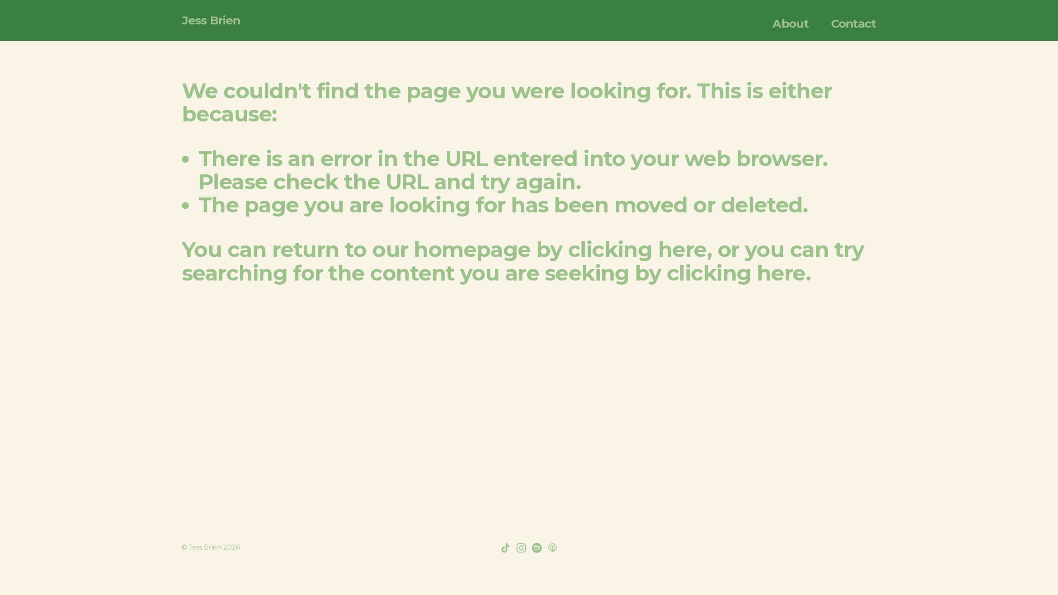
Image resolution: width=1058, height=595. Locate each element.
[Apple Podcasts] (553, 548)
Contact (853, 24)
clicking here (637, 249)
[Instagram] (521, 548)
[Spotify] (537, 548)
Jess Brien (211, 20)
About (790, 24)
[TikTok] (505, 548)
